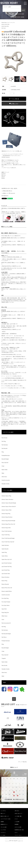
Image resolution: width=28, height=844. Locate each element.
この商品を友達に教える (7, 190)
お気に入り (14, 104)
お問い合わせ (17, 810)
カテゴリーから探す (18, 827)
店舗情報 (2, 821)
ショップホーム (3, 810)
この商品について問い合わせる (8, 193)
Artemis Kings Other (5, 26)
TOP (6, 14)
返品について (3, 813)
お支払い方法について (18, 813)
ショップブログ (3, 829)
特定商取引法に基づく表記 (19, 829)
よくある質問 (17, 821)
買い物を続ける (5, 195)
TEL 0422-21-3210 (19, 14)
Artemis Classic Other (5, 24)
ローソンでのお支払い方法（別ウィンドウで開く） (12, 385)
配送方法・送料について (5, 816)
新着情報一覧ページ (4, 824)
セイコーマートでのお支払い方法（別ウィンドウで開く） (13, 387)
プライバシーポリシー (18, 835)
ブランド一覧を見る (22, 761)
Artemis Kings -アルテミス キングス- (8, 22)
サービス (16, 818)
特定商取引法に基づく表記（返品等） (10, 188)
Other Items (3, 28)
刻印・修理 (11, 14)
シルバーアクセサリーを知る (5, 818)
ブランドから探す (4, 827)
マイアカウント (3, 832)
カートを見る (3, 835)
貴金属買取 (16, 824)
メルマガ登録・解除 (18, 816)
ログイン (16, 832)
